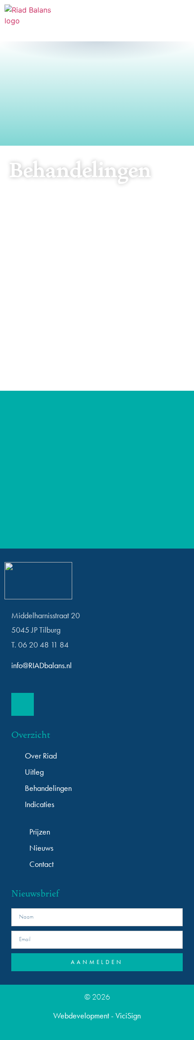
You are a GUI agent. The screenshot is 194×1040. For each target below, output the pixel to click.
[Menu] (174, 20)
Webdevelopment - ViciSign (97, 1015)
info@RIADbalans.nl (41, 665)
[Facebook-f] (22, 704)
